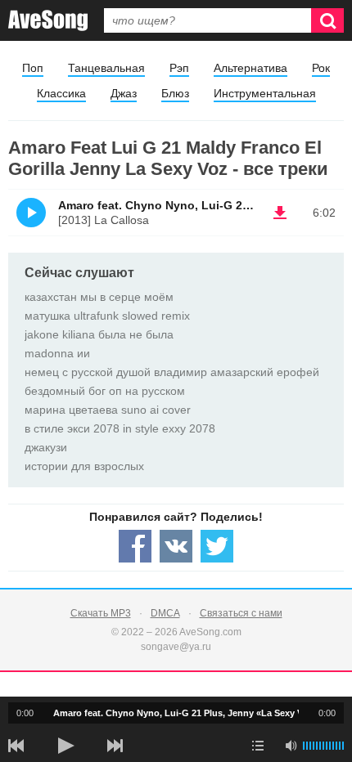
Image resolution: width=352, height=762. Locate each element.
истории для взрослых (84, 466)
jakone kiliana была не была (99, 334)
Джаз (124, 93)
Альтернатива (250, 67)
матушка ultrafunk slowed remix (107, 315)
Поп (32, 67)
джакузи (46, 447)
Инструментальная (265, 93)
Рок (321, 67)
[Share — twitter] (217, 546)
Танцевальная (106, 67)
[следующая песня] (114, 745)
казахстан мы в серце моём (99, 296)
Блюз (175, 93)
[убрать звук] (290, 745)
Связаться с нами (241, 613)
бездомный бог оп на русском (105, 390)
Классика (61, 93)
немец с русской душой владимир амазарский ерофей (172, 372)
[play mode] (258, 745)
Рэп (179, 67)
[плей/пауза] (65, 745)
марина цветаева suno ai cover (108, 409)
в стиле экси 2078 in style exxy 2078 (120, 428)
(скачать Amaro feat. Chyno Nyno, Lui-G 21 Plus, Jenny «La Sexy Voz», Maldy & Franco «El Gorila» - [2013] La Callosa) (280, 212)
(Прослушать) (31, 212)
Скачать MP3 (100, 613)
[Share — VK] (176, 546)
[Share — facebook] (135, 546)
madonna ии (57, 353)
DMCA (165, 613)
